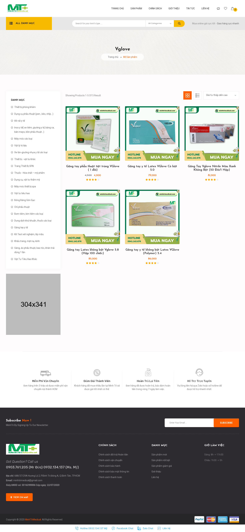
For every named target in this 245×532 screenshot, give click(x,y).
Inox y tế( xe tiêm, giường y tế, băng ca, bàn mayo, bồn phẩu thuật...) (34, 129)
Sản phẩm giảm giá (162, 466)
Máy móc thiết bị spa (25, 186)
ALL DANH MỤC (25, 23)
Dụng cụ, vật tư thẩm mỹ (27, 179)
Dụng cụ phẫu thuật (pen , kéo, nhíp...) (33, 114)
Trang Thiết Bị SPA (24, 166)
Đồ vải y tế (19, 120)
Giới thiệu (174, 8)
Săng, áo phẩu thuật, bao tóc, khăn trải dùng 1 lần (34, 250)
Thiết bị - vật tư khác (25, 159)
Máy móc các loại (23, 138)
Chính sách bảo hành (109, 466)
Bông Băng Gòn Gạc (24, 200)
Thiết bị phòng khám (25, 107)
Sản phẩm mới (159, 454)
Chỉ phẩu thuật (22, 207)
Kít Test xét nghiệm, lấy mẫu (29, 234)
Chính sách (155, 8)
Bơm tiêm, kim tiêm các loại (28, 213)
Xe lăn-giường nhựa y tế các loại (31, 152)
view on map (20, 498)
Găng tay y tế (21, 227)
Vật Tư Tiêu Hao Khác (25, 259)
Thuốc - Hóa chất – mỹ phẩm (29, 173)
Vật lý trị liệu (20, 145)
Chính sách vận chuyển (110, 460)
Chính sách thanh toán (110, 477)
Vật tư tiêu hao (22, 193)
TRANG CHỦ (117, 8)
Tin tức (190, 8)
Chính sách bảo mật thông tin (113, 471)
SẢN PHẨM (136, 8)
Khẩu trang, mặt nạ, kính (27, 241)
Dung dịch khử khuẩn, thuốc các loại (33, 220)
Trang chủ (113, 57)
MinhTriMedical (33, 519)
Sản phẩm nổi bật (161, 460)
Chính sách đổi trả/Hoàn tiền (113, 454)
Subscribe (226, 423)
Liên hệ (205, 8)
